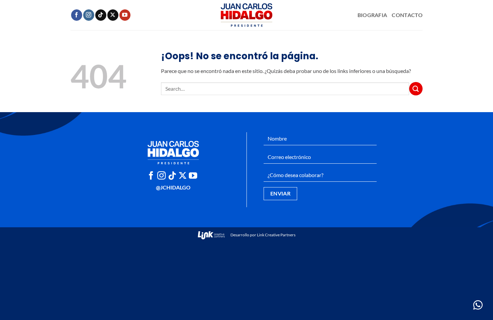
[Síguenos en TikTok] (100, 15)
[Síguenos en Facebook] (76, 15)
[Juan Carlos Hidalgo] (246, 15)
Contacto (407, 15)
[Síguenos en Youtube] (124, 15)
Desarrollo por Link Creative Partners (262, 235)
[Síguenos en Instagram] (88, 15)
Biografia (372, 15)
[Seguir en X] (112, 15)
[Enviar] (416, 88)
